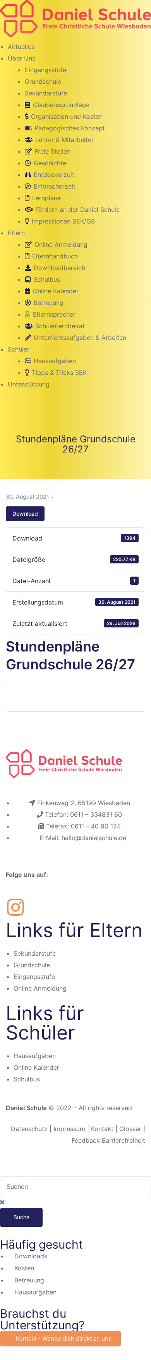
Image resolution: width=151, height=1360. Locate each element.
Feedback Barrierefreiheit (108, 1140)
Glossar (130, 1129)
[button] (60, 1338)
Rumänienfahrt (41, 697)
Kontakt (102, 1129)
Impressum (70, 1129)
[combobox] (75, 1186)
